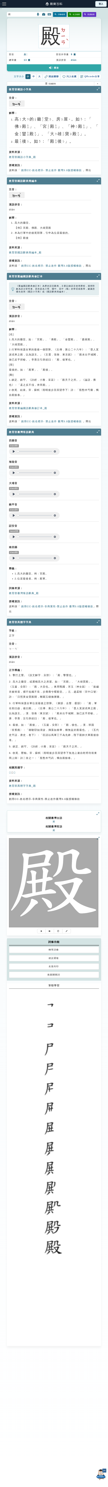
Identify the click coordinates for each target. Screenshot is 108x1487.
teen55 (14, 531)
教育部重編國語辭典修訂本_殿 (28, 408)
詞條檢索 (61, 14)
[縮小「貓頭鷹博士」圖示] (104, 1471)
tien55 (14, 446)
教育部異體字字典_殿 (22, 785)
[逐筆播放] (50, 931)
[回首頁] (54, 4)
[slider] (34, 451)
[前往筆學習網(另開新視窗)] (66, 931)
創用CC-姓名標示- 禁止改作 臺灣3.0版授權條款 (51, 170)
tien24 (14, 510)
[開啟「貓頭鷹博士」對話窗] (101, 1474)
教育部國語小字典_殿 (22, 157)
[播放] (41, 931)
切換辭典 (52, 84)
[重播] (58, 931)
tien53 (14, 488)
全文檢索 (76, 14)
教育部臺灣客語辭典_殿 (24, 593)
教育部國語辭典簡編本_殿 (25, 252)
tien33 (14, 467)
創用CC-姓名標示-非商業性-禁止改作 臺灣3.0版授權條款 (56, 606)
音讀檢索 (91, 14)
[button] (38, 14)
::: (1, 8)
